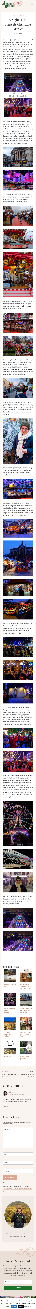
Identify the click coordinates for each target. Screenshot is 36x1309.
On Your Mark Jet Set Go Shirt (27, 1074)
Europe (14, 15)
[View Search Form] (28, 4)
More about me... (21, 1236)
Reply (6, 1106)
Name (6, 1154)
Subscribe (18, 1287)
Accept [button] (14, 1306)
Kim (11, 1092)
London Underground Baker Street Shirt (9, 1074)
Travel (21, 15)
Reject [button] (21, 1306)
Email (6, 1162)
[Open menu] (32, 4)
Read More (27, 1306)
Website (6, 1171)
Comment (7, 1129)
